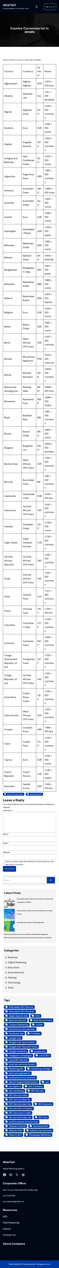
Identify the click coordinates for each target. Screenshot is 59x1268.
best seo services (43, 1020)
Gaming (12, 977)
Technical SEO (40, 1126)
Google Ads (15, 1037)
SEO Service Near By (19, 1099)
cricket (39, 1024)
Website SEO (15, 1130)
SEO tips (43, 1117)
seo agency (15, 1086)
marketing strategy (41, 1068)
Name (6, 834)
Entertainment (16, 972)
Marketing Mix (16, 1068)
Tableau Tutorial (17, 1126)
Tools (10, 987)
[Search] (51, 880)
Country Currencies (15, 794)
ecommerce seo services (22, 1029)
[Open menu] (36, 7)
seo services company (20, 1108)
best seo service (17, 1020)
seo (47, 1082)
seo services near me (20, 1117)
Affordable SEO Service (21, 1007)
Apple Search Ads (18, 1015)
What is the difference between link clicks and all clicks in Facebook (28, 938)
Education (13, 967)
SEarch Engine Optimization (23, 1082)
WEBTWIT (9, 5)
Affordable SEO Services (21, 1011)
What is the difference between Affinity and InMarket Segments (26, 934)
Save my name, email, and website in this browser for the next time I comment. (29, 863)
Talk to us (49, 7)
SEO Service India (18, 1095)
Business (13, 957)
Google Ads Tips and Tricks (23, 1046)
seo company (35, 1086)
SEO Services (45, 1104)
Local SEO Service (18, 1059)
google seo (40, 1051)
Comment (8, 810)
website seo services (41, 1130)
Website (6, 852)
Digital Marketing (17, 962)
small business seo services (23, 1121)
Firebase (35, 1033)
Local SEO (44, 1055)
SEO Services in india (20, 1112)
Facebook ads (16, 1033)
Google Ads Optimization (22, 1042)
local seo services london (22, 1064)
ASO (37, 1015)
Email (6, 843)
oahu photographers (19, 1073)
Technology (14, 982)
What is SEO (15, 1134)
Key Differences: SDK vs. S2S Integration (30, 922)
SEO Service (37, 1090)
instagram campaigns (20, 1055)
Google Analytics (18, 1051)
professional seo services (22, 1077)
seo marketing (16, 1090)
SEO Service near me (20, 1104)
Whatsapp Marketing (40, 1134)
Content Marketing (18, 1024)
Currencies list (36, 794)
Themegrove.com (42, 1264)
